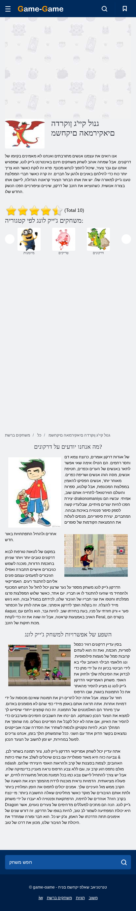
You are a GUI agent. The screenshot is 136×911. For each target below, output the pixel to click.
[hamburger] (8, 9)
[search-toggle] (104, 8)
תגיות (80, 897)
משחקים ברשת (59, 897)
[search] (124, 862)
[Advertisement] (60, 67)
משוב (93, 897)
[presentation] (10, 239)
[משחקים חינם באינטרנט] (40, 9)
